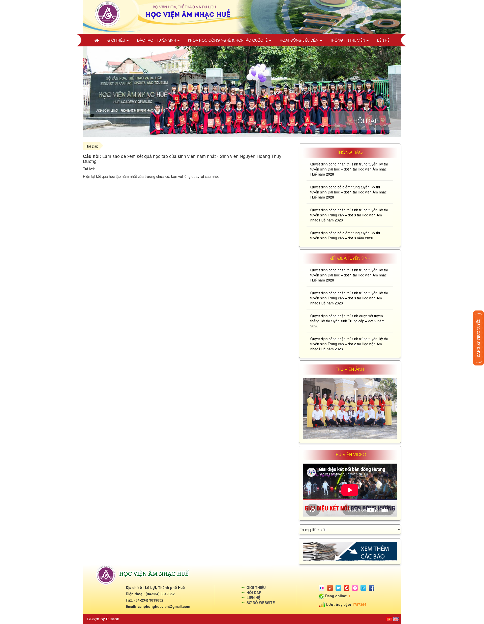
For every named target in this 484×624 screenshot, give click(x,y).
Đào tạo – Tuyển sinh (157, 40)
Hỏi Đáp (91, 146)
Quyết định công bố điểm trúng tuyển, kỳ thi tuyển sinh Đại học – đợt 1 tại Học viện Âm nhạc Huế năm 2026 (348, 192)
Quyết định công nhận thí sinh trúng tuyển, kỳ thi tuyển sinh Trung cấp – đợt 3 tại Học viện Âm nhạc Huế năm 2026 (349, 214)
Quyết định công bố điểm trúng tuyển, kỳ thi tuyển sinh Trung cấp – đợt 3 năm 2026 (345, 235)
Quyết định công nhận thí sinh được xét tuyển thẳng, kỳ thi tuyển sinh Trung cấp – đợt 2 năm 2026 (347, 320)
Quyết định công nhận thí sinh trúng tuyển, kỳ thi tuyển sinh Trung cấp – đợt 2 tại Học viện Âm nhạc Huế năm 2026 (349, 343)
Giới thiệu (116, 40)
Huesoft (112, 619)
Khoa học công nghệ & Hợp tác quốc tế (228, 40)
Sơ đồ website (261, 602)
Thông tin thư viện (348, 40)
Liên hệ (383, 40)
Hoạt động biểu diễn (299, 40)
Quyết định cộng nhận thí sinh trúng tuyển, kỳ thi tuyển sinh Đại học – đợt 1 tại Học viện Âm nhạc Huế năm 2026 (349, 169)
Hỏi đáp (254, 592)
